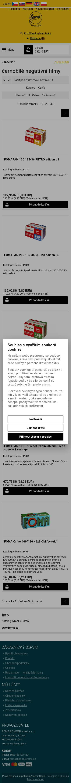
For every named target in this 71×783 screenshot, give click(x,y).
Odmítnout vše (36, 427)
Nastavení (35, 419)
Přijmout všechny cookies (35, 436)
